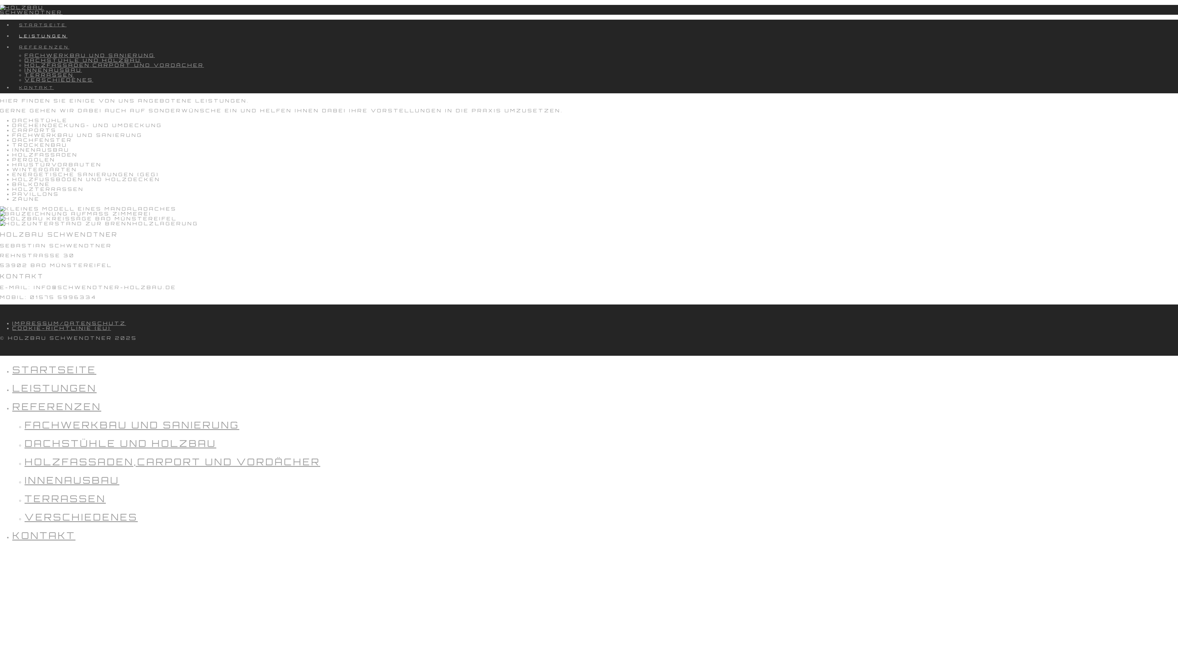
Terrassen (65, 498)
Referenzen (56, 406)
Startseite (54, 369)
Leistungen (54, 388)
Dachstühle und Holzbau (120, 443)
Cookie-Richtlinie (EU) (61, 328)
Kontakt (43, 535)
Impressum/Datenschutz (69, 323)
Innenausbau (72, 480)
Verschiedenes (81, 517)
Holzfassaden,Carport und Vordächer (172, 461)
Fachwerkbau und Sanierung (132, 425)
